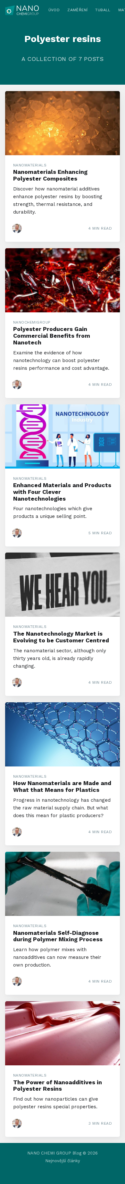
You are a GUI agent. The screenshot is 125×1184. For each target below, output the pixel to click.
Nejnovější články (62, 1160)
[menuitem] (54, 10)
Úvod (54, 10)
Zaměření (77, 10)
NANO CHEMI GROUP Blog (54, 1153)
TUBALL (102, 10)
